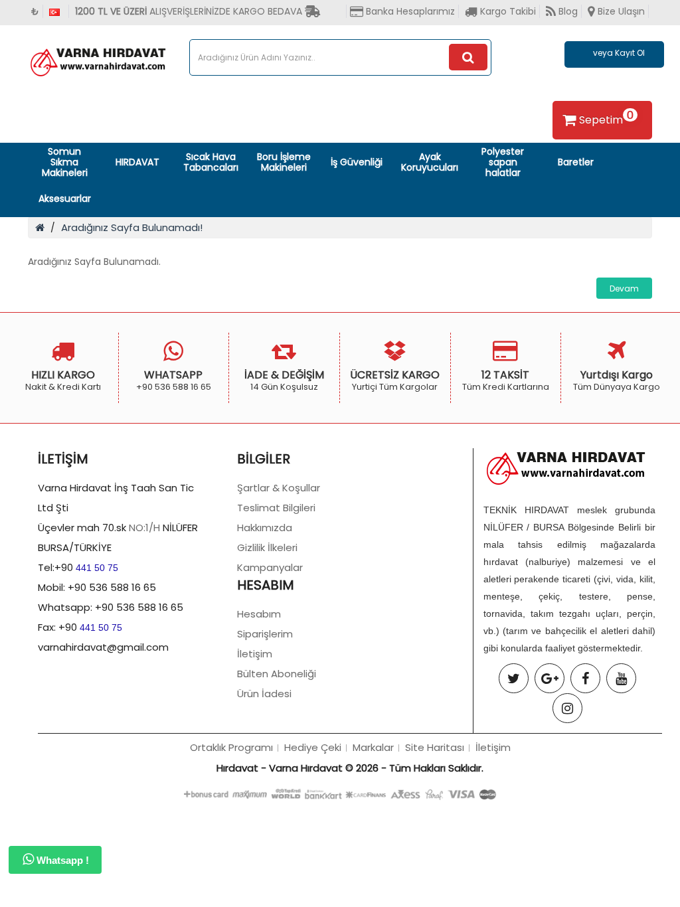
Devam (624, 288)
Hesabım (259, 614)
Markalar (373, 747)
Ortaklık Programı (231, 747)
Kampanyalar (270, 567)
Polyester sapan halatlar (502, 162)
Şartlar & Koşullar (278, 488)
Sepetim (606, 117)
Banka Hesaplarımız (409, 11)
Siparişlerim (265, 634)
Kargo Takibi (506, 11)
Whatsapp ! (61, 860)
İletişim (254, 654)
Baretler (576, 162)
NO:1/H (144, 528)
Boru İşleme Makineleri (284, 162)
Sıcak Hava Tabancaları (210, 162)
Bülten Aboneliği (276, 674)
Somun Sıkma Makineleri (65, 162)
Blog (567, 11)
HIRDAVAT (137, 162)
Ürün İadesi (264, 694)
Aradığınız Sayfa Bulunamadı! (132, 227)
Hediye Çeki (312, 747)
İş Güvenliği (356, 162)
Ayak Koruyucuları (429, 162)
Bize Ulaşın (620, 11)
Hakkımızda (264, 528)
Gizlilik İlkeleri (267, 547)
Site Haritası (434, 747)
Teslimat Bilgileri (276, 508)
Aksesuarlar (65, 198)
